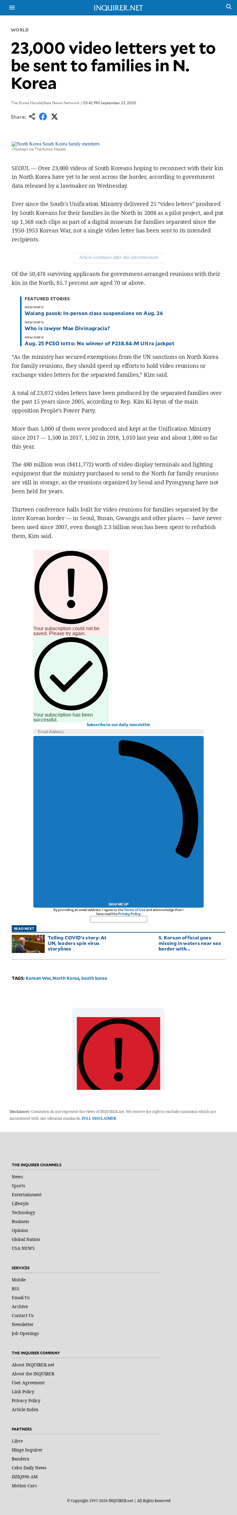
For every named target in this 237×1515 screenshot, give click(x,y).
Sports (18, 1186)
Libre (17, 1441)
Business (20, 1221)
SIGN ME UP (118, 904)
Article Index (25, 1409)
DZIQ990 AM (25, 1477)
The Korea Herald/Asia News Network (45, 102)
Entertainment (27, 1194)
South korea (94, 978)
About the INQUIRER (33, 1374)
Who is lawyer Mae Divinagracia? (67, 328)
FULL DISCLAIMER (99, 1118)
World (20, 30)
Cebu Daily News (29, 1468)
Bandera (20, 1459)
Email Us (21, 1297)
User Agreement (28, 1383)
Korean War (38, 978)
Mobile (19, 1280)
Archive (20, 1306)
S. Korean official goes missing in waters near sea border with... (190, 943)
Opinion (20, 1230)
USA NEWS (23, 1248)
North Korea (65, 978)
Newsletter (23, 1324)
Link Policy (23, 1391)
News (17, 1177)
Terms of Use (134, 909)
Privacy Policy (129, 913)
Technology (23, 1212)
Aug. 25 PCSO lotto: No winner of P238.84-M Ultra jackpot (100, 343)
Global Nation (26, 1239)
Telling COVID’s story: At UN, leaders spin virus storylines (77, 943)
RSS (15, 1288)
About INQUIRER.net (33, 1365)
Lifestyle (20, 1203)
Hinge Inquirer (27, 1450)
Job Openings (25, 1333)
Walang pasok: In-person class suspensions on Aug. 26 (94, 313)
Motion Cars (24, 1485)
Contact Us (23, 1315)
